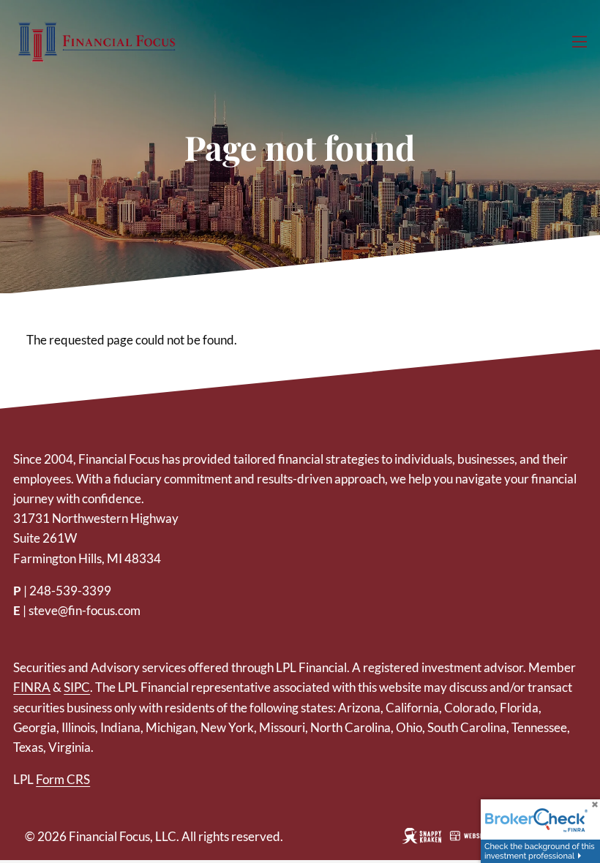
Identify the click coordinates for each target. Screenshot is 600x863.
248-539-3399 (70, 590)
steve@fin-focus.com (84, 610)
